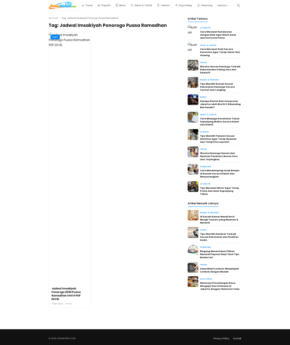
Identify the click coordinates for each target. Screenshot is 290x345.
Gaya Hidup (206, 279)
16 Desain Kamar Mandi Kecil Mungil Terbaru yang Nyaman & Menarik (219, 219)
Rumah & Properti (209, 80)
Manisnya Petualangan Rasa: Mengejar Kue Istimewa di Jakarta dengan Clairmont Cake (219, 286)
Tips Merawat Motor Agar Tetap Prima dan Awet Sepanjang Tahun (219, 191)
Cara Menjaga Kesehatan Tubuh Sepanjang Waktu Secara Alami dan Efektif (219, 121)
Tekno (203, 230)
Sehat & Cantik (208, 45)
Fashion (204, 132)
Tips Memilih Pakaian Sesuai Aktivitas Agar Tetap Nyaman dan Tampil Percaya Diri (218, 139)
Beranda (53, 18)
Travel (203, 62)
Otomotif (205, 28)
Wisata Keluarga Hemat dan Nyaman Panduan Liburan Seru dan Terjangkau (219, 156)
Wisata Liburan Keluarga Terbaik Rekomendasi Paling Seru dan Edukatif (220, 69)
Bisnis (203, 97)
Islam (55, 37)
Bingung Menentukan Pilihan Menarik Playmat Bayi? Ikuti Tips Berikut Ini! (219, 254)
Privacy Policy (221, 338)
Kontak (237, 338)
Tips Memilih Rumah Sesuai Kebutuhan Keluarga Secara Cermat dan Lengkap (217, 86)
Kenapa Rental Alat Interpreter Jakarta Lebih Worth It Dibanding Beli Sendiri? (220, 104)
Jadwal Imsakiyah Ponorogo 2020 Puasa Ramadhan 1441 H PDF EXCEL (66, 294)
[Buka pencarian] (238, 5)
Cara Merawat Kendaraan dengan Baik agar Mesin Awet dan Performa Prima (218, 34)
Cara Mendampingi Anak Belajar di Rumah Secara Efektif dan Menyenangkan (219, 173)
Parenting (205, 166)
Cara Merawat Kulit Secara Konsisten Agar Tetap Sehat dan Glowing (220, 52)
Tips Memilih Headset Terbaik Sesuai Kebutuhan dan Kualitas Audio (219, 237)
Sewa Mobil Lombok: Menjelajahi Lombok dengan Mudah (219, 270)
